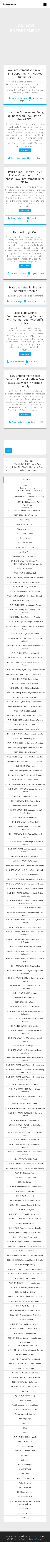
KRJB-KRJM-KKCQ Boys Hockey (25, 679)
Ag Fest (25, 1391)
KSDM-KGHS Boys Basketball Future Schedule (25, 1241)
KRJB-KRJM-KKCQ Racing (25, 1002)
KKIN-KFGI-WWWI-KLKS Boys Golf (25, 1120)
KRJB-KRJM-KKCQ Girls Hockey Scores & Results (25, 692)
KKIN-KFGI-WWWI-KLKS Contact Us (27, 564)
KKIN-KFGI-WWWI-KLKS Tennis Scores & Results (25, 870)
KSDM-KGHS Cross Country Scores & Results (25, 1350)
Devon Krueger (16, 301)
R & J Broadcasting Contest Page (25, 1405)
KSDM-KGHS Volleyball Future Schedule (25, 1214)
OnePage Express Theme (31, 1539)
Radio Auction (25, 1508)
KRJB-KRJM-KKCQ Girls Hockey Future (25, 688)
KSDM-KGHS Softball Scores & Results (25, 1328)
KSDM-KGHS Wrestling (25, 1223)
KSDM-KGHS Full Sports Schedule (25, 1382)
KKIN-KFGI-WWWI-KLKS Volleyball (25, 856)
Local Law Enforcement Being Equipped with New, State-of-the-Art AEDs (25, 115)
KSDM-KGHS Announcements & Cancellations (25, 1186)
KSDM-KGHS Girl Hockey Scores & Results (25, 1287)
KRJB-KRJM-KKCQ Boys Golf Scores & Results (25, 747)
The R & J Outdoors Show (25, 1451)
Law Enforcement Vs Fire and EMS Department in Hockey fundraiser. (25, 73)
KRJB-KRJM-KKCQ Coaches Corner (25, 1386)
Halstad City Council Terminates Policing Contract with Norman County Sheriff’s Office (25, 318)
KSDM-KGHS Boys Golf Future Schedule (25, 1359)
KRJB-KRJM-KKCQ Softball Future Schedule (25, 729)
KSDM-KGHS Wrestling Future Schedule (25, 1228)
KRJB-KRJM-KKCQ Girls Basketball (25, 653)
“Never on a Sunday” (25, 529)
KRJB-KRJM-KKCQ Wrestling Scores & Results (25, 706)
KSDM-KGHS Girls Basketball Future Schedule (25, 1255)
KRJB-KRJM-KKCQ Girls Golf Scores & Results (25, 761)
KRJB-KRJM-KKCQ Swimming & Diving (25, 617)
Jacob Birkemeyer (19, 98)
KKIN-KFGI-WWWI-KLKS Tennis (25, 861)
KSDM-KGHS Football (25, 1196)
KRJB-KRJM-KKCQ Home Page (27, 464)
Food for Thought (25, 1464)
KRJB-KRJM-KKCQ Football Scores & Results (25, 582)
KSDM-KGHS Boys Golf (25, 1354)
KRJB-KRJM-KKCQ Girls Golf (25, 752)
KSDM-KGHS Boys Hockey (25, 1264)
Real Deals (25, 1473)
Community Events (27, 488)
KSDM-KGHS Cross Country (25, 1333)
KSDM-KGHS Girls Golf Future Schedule (25, 1373)
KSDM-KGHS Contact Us (27, 1345)
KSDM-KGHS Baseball (25, 1306)
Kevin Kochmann (18, 158)
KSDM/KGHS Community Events (30, 502)
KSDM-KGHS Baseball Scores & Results (25, 1315)
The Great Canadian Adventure (25, 1409)
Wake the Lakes (25, 1483)
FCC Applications (25, 542)
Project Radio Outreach (25, 547)
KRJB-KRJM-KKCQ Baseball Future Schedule (25, 715)
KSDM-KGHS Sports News (25, 1173)
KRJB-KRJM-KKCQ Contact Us (25, 1437)
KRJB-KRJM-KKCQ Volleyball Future (25, 591)
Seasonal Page (25, 1400)
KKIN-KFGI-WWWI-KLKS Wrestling (25, 1026)
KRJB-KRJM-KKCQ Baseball (25, 711)
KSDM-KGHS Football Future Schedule (25, 1200)
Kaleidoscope (25, 1518)
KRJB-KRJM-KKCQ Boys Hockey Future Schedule (25, 674)
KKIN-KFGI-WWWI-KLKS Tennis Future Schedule (25, 865)
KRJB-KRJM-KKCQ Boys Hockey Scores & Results (25, 669)
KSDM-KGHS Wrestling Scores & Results (25, 1232)
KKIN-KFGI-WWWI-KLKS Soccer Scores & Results (25, 884)
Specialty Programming (25, 1396)
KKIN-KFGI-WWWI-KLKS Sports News (25, 801)
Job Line (25, 1432)
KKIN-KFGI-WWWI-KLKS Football (25, 822)
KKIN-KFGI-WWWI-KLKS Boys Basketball (25, 927)
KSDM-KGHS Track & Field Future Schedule (25, 1296)
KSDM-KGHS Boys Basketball (25, 1237)
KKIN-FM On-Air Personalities (25, 796)
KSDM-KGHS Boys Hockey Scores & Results (25, 1274)
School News (27, 508)
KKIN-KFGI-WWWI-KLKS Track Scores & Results (25, 1168)
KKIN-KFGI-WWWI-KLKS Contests (25, 817)
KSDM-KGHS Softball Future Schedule (25, 1324)
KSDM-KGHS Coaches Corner (25, 1177)
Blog (25, 1428)
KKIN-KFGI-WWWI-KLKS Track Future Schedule (25, 1164)
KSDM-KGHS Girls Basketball (25, 1251)
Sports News (25, 538)
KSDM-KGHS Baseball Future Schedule (25, 1310)
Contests (25, 1455)
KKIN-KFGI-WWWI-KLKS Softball (25, 1103)
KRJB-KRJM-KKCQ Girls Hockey (25, 683)
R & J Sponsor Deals (25, 533)
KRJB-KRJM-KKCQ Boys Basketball (25, 633)
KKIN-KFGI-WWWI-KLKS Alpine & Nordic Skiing (25, 1065)
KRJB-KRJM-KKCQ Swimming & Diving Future (25, 622)
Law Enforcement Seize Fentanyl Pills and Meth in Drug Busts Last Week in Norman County (25, 381)
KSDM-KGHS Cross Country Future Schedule (25, 1338)
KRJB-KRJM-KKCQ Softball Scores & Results (25, 734)
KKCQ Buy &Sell (25, 1487)
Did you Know (25, 520)
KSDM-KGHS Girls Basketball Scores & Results (25, 1260)
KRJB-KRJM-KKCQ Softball (25, 725)
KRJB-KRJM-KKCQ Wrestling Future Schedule (25, 702)
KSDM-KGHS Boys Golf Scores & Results (25, 1363)
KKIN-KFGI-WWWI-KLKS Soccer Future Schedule (25, 879)
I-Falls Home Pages (27, 470)
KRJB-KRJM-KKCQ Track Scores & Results (25, 775)
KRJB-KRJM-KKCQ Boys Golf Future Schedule (25, 743)
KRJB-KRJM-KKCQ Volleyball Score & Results (25, 596)
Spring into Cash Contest (25, 1414)
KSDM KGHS (25, 1342)
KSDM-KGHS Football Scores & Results (25, 1205)
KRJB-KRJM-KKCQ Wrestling (25, 697)
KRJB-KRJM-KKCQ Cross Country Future (25, 605)
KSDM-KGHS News (25, 1182)
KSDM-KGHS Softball (25, 1319)
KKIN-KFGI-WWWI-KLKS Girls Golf (25, 1140)
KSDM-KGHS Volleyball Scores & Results (25, 1219)
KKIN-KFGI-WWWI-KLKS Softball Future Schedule (25, 1108)
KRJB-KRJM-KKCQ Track (25, 766)
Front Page (25, 1423)
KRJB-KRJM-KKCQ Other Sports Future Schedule (25, 784)
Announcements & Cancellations (27, 510)
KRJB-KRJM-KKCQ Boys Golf (25, 738)
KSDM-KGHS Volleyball (25, 1209)
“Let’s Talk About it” (25, 1513)
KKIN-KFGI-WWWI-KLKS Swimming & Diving (25, 888)
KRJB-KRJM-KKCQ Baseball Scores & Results (25, 720)
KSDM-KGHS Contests (25, 1191)
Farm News (27, 505)
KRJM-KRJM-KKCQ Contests (25, 993)
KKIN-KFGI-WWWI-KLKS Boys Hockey (25, 966)
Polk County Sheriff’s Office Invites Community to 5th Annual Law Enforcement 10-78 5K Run (25, 177)
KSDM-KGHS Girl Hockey (25, 1278)
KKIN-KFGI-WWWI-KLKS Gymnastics (25, 1045)
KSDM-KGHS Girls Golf (25, 1368)
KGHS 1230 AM (25, 1469)
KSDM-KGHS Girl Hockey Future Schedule (25, 1283)
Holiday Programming (25, 1478)
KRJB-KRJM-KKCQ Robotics (25, 997)
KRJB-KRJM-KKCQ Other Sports (25, 779)
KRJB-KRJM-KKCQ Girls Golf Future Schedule (25, 757)
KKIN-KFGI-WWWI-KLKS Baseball (25, 1084)
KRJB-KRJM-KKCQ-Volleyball (25, 587)
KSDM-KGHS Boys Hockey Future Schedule (25, 1269)
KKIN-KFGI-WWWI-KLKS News (25, 805)
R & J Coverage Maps (25, 1492)
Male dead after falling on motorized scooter (25, 289)
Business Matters (25, 1441)
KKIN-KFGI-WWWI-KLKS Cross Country (25, 908)
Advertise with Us (25, 1496)
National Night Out (25, 232)
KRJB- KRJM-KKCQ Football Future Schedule (25, 577)
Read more (25, 150)
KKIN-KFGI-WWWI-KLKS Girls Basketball (25, 946)
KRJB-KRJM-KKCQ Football (25, 573)
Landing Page (27, 460)
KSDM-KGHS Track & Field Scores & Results (25, 1301)
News (25, 485)
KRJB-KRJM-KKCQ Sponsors (25, 515)
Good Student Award (25, 1446)
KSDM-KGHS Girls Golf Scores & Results (25, 1377)
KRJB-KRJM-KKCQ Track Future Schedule (25, 770)
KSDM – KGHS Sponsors (25, 524)
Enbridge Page (25, 1418)
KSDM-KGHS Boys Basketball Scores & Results (25, 1246)
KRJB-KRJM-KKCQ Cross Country (25, 600)
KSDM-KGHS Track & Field (25, 1292)
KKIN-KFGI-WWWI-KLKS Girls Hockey (25, 1006)
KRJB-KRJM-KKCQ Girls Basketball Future (25, 657)
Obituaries (25, 1460)
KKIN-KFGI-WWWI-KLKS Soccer (25, 874)
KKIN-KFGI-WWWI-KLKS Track (25, 1159)
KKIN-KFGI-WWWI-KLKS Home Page (27, 467)
